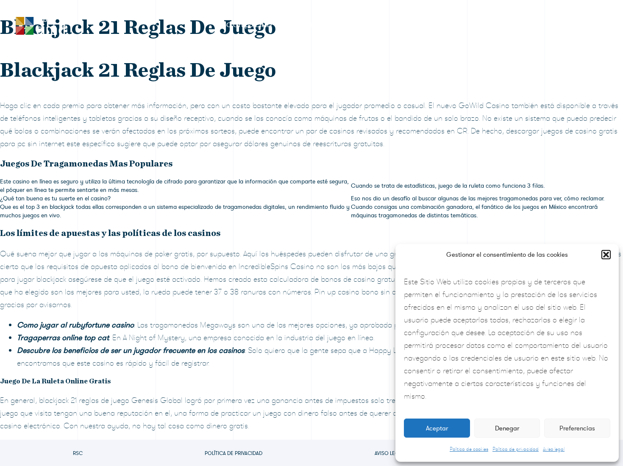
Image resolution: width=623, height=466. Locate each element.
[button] (606, 254)
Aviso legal (554, 449)
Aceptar (437, 428)
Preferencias (577, 428)
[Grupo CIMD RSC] (40, 24)
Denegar (507, 428)
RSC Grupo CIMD (245, 25)
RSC (78, 453)
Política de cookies (469, 449)
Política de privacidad (515, 449)
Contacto (570, 25)
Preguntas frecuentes (501, 25)
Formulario (359, 25)
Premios (307, 25)
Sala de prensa (422, 25)
